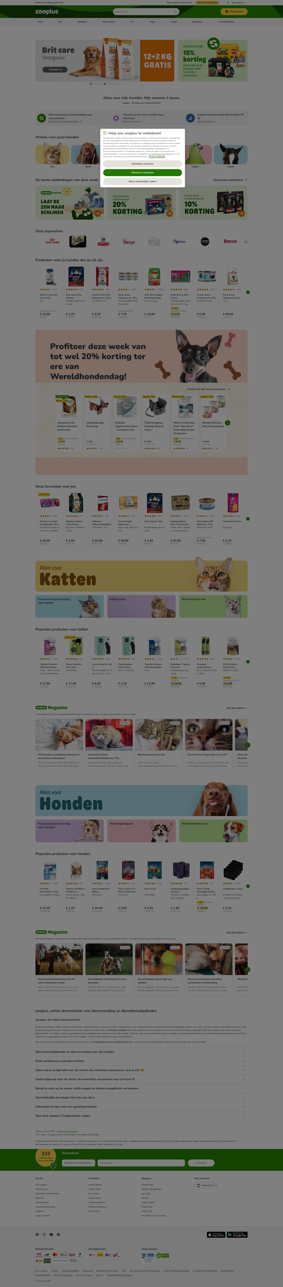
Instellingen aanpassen (142, 163)
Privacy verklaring (156, 156)
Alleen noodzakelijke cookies (143, 181)
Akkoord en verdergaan (142, 172)
